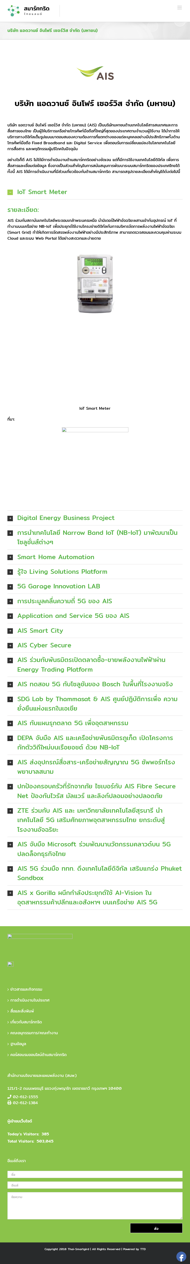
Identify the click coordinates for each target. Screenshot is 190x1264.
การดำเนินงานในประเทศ (29, 1000)
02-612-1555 (25, 1097)
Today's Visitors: (23, 1134)
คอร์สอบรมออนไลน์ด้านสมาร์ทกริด (38, 1055)
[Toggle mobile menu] (180, 7)
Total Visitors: (20, 1141)
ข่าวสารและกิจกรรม (26, 989)
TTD (143, 1249)
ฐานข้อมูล (18, 1044)
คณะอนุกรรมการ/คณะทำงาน (34, 1033)
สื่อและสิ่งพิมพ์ (22, 1011)
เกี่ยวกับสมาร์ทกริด (26, 1022)
